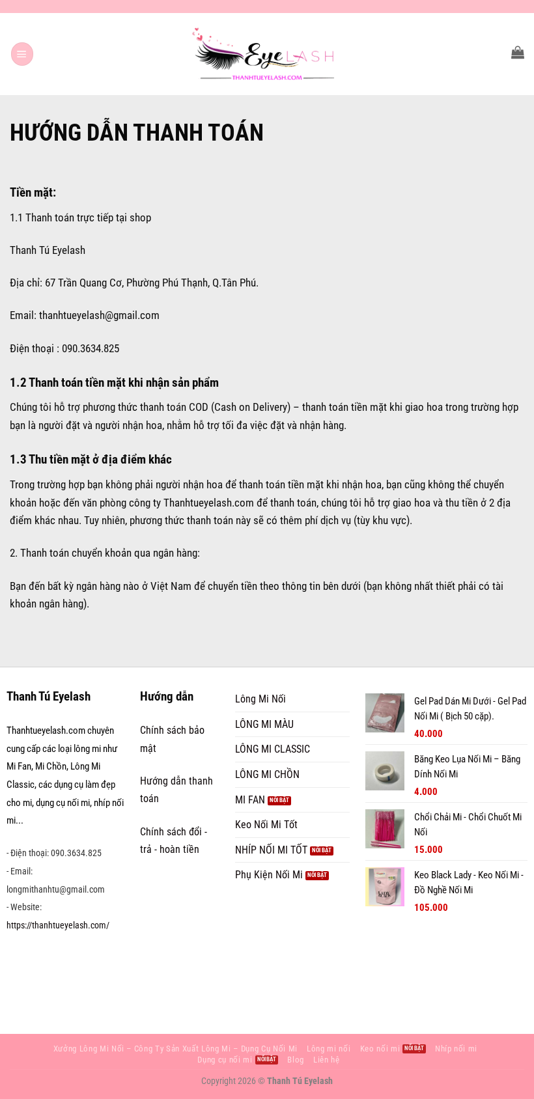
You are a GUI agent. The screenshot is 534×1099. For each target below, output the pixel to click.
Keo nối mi (380, 1048)
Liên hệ (326, 1059)
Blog (295, 1059)
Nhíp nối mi (456, 1048)
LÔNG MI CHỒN (267, 774)
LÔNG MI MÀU (264, 724)
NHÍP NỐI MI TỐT (271, 850)
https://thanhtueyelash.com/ (58, 925)
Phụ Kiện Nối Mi (269, 875)
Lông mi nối (328, 1048)
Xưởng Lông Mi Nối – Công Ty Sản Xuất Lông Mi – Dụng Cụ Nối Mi (175, 1048)
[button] (22, 53)
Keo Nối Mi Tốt (266, 824)
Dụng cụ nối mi (224, 1059)
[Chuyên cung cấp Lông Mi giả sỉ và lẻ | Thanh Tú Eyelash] (267, 54)
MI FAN (250, 800)
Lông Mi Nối (260, 699)
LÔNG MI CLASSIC (272, 749)
